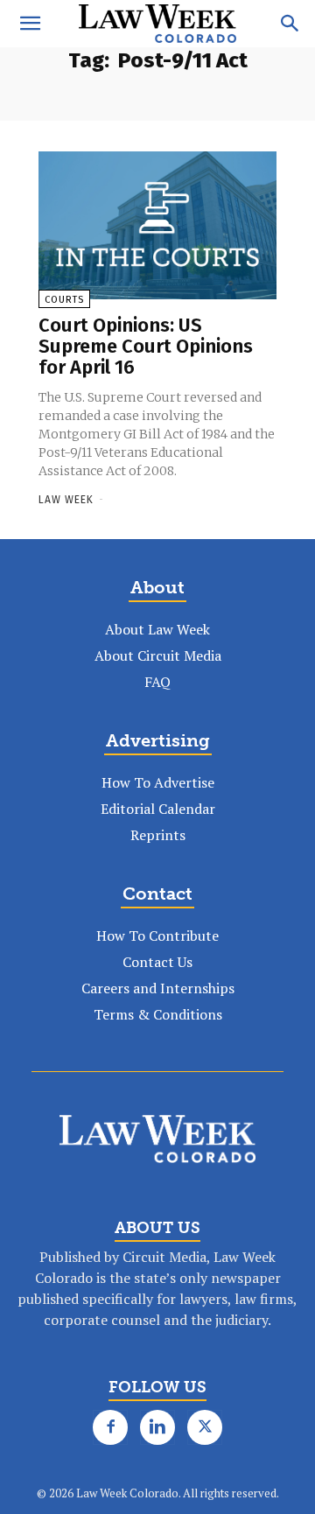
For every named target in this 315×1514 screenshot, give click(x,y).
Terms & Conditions (158, 1014)
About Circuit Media (157, 655)
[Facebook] (110, 1427)
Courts (64, 299)
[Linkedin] (157, 1427)
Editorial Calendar (158, 808)
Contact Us (157, 961)
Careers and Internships (157, 988)
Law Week (66, 500)
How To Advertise (158, 782)
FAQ (157, 681)
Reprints (158, 835)
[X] (204, 1427)
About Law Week (157, 629)
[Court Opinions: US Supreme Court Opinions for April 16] (157, 225)
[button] (30, 23)
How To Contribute (157, 935)
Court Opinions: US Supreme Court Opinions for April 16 (145, 346)
